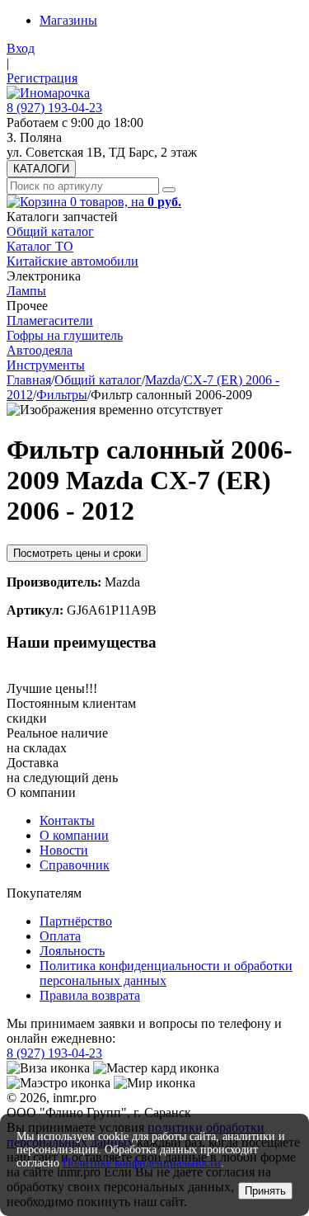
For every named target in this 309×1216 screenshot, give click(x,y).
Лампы (26, 291)
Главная (29, 380)
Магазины (68, 20)
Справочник (75, 865)
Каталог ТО (40, 246)
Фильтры (61, 395)
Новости (64, 850)
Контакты (67, 820)
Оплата (60, 936)
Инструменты (46, 365)
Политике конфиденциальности (142, 1163)
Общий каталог (50, 231)
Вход (21, 48)
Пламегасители (50, 320)
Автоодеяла (40, 350)
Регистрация (42, 78)
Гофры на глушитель (65, 335)
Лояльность (72, 951)
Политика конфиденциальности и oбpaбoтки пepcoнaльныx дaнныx (166, 973)
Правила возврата (90, 995)
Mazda (162, 380)
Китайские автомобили (72, 261)
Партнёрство (76, 921)
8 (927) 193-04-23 (54, 108)
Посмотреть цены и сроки (77, 553)
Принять (265, 1191)
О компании (74, 835)
